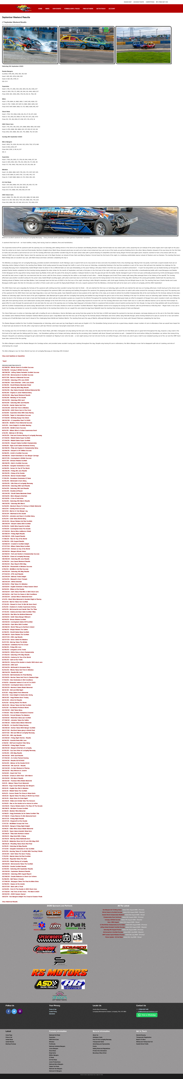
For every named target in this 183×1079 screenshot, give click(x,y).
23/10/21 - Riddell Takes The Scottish (14, 791)
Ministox (51, 1041)
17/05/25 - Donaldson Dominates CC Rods (16, 478)
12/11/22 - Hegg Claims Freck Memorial (15, 692)
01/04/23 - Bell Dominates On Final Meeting (17, 675)
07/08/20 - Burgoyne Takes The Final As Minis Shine (20, 881)
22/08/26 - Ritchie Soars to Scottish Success (17, 367)
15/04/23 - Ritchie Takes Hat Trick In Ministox (17, 670)
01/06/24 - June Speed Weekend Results (16, 561)
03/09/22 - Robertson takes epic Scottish (16, 718)
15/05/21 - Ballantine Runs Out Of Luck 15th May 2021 (20, 841)
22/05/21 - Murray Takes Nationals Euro (16, 839)
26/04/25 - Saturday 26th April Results (16, 486)
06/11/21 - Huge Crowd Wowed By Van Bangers (18, 786)
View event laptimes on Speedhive (13, 356)
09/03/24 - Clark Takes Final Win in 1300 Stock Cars (20, 592)
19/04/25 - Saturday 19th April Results (15, 488)
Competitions (150, 2)
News (47, 9)
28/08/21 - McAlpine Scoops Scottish (15, 808)
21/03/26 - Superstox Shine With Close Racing (18, 413)
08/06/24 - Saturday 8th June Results (15, 559)
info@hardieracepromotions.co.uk (147, 1011)
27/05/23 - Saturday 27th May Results (15, 655)
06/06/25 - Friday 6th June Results (14, 471)
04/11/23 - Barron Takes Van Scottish (15, 602)
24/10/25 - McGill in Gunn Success (14, 428)
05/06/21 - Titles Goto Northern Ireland (15, 833)
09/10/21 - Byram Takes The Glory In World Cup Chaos (20, 796)
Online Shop (128, 2)
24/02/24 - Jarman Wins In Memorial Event (17, 597)
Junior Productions (54, 1062)
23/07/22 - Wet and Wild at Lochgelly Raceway (18, 733)
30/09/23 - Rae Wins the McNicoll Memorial (17, 614)
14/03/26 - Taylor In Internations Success (16, 415)
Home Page (9, 1035)
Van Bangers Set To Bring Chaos (112, 910)
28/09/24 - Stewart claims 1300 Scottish (16, 524)
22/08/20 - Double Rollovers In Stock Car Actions (19, 876)
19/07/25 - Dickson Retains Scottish (14, 461)
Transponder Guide (98, 1041)
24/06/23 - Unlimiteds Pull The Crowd (15, 645)
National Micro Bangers (56, 1064)
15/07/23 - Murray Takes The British (14, 642)
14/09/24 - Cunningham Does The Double (16, 529)
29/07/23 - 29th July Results (12, 637)
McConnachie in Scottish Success (113, 932)
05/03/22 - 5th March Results (12, 778)
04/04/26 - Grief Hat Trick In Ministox (15, 408)
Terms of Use (52, 1009)
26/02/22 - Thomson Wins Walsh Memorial (17, 781)
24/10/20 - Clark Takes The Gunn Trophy (16, 854)
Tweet (4, 361)
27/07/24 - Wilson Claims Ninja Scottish (16, 546)
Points (95, 1046)
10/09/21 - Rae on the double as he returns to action (20, 803)
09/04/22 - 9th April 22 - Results (14, 765)
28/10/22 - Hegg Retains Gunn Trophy (15, 697)
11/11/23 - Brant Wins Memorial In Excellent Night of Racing (21, 599)
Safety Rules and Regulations (101, 1048)
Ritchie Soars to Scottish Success (112, 912)
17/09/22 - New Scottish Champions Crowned (17, 713)
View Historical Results (9, 902)
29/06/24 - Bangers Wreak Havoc (14, 551)
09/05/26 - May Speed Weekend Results (16, 395)
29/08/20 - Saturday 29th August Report (16, 874)
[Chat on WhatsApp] (146, 1016)
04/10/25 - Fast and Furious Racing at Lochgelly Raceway (22, 435)
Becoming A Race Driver (100, 1053)
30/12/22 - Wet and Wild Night (12, 690)
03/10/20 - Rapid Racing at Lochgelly (15, 861)
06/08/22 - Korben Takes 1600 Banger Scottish (18, 728)
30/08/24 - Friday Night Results (13, 534)
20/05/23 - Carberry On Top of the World (16, 657)
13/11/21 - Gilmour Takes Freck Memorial (15, 783)
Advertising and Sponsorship (101, 1044)
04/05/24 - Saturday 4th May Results (15, 571)
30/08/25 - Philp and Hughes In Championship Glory (20, 448)
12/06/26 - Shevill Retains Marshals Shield (16, 385)
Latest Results (10, 1041)
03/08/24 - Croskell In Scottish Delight (15, 544)
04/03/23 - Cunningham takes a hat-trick (16, 685)
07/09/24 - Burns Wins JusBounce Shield (16, 531)
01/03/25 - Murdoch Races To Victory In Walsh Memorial (21, 506)
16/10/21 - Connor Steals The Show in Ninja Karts (18, 793)
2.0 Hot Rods (53, 1059)
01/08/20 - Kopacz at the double (13, 884)
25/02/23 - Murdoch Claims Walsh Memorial (17, 687)
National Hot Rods (54, 1035)
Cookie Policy (53, 1011)
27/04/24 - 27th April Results (12, 574)
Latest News (9, 1039)
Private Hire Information (100, 1050)
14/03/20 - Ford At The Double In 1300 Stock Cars (19, 889)
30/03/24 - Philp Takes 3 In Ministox (14, 584)
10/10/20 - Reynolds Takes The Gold (14, 859)
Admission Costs (97, 1037)
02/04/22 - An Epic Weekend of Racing (15, 768)
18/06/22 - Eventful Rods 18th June (14, 740)
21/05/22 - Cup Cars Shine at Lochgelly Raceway (18, 750)
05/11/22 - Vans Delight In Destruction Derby (17, 695)
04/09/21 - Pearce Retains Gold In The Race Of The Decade (22, 806)
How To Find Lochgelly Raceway (102, 1039)
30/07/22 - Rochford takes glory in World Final (18, 730)
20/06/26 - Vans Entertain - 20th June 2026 (18, 382)
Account (112, 9)
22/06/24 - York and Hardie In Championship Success (20, 554)
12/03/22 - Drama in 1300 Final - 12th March (17, 776)
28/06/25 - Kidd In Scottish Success (14, 463)
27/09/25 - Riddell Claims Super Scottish (16, 438)
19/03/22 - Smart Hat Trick (11, 773)
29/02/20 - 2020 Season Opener (14, 894)
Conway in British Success (112, 919)
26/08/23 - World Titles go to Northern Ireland (18, 627)
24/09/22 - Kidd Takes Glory (12, 710)
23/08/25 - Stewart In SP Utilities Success (16, 450)
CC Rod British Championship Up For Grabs (112, 924)
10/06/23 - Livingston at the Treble (14, 650)
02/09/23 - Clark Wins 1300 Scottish (15, 624)
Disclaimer (52, 1014)
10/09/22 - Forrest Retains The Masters (16, 715)
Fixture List (9, 1037)
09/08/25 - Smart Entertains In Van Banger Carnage (20, 456)
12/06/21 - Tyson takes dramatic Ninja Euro (17, 831)
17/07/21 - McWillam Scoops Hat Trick (15, 823)
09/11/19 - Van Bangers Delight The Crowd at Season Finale (22, 896)
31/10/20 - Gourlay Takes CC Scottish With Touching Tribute (22, 851)
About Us (95, 1035)
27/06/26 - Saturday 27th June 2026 (15, 380)
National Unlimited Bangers (57, 1046)
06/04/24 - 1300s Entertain (12, 582)
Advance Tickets (138, 2)
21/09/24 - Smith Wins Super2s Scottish (16, 526)
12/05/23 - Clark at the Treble (12, 660)
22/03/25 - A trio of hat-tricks (12, 498)
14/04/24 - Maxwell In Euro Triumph (14, 579)
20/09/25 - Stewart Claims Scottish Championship (19, 443)
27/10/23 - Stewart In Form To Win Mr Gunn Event (19, 604)
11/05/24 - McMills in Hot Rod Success (15, 569)
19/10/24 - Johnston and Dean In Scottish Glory (18, 516)
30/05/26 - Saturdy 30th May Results (15, 387)
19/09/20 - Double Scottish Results (14, 866)
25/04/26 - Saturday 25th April (13, 400)
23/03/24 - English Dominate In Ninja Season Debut (20, 587)
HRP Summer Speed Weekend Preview (113, 934)
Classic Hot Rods (54, 1066)
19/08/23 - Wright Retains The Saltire (15, 629)
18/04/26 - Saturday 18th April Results (15, 403)
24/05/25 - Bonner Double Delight (14, 476)
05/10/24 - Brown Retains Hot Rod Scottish (17, 521)
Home (40, 9)
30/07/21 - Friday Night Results (13, 818)
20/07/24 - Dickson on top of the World (16, 549)
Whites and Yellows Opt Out (144, 1041)
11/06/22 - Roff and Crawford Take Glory (16, 743)
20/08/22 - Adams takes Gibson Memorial (16, 723)
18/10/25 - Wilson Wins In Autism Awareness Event (19, 430)
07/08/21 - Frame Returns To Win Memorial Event (19, 816)
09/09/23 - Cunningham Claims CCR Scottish (17, 622)
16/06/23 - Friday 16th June (11, 647)
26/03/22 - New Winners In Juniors (14, 770)
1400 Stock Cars (54, 1039)
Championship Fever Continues (112, 917)
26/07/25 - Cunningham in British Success (16, 458)
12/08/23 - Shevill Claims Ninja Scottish (15, 632)
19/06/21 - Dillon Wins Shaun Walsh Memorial (17, 829)
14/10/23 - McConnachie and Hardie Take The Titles (19, 609)
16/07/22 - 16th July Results (11, 735)
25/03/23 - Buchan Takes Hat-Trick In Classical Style (20, 677)
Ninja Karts (52, 1053)
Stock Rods (52, 1050)
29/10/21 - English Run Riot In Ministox (15, 788)
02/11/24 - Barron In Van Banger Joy (15, 511)
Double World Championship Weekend (113, 914)
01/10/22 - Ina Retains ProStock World (15, 707)
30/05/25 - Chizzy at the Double (13, 473)
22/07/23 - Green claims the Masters (15, 639)
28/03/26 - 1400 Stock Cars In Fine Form (16, 410)
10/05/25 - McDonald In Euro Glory (14, 481)
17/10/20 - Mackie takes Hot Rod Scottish (16, 856)
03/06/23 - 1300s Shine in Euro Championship (18, 652)
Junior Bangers (53, 1048)
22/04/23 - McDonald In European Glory (16, 667)
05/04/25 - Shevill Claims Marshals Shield (16, 493)
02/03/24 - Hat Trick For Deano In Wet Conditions (19, 594)
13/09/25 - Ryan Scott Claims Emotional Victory (18, 445)
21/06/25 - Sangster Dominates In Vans (16, 466)
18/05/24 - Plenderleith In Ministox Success (17, 566)
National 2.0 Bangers (55, 1071)
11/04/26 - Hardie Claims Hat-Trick (14, 405)
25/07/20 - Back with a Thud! (12, 886)
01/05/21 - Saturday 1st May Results (14, 846)
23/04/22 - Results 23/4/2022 (13, 760)
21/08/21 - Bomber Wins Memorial (13, 811)
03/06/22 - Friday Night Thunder (13, 745)
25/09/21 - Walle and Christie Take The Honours (18, 801)
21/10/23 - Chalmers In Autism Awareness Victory (19, 607)
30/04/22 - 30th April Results (12, 755)
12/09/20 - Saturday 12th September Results (17, 869)
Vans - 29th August (113, 922)
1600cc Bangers (53, 1055)
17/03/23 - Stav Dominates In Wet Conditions (17, 680)
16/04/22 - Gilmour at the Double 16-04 (15, 763)
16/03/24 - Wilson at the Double (13, 589)
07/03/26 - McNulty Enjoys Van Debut (15, 418)
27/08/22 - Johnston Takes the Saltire (15, 720)
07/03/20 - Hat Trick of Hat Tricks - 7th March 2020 (20, 892)
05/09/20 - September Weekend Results (16, 871)
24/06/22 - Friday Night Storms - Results (16, 738)
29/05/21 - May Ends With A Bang (14, 836)
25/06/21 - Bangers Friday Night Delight (16, 826)
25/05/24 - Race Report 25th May (14, 564)
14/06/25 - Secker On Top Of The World (16, 468)
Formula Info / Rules (72, 9)
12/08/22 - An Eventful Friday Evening (15, 725)
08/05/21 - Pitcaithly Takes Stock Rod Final (17, 844)
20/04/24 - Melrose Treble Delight (14, 576)
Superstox (52, 1037)
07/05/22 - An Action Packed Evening (15, 758)
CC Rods (51, 1057)
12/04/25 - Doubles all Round (12, 491)
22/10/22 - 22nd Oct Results (12, 700)
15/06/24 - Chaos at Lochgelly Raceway (16, 556)
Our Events (57, 9)
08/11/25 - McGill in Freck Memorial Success (17, 423)
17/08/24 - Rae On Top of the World (14, 539)
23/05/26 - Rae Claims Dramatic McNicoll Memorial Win (21, 390)
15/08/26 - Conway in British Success (15, 370)
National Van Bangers (55, 1068)
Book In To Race (141, 1039)
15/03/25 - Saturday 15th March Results (16, 501)
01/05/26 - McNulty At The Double (14, 397)
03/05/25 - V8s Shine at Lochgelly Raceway (17, 483)
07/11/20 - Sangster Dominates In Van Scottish (18, 849)
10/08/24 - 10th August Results (13, 541)
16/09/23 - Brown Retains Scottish (14, 619)
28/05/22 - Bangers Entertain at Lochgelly (17, 748)
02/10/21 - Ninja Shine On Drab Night (15, 798)
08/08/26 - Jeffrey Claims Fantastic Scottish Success (20, 372)
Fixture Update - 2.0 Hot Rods (114, 937)
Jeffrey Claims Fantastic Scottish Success (112, 927)
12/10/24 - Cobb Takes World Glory (14, 519)
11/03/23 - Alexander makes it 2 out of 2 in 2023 (18, 682)
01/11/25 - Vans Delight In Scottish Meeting (16, 425)
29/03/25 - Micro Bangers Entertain (14, 496)
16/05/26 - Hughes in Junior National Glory (17, 393)
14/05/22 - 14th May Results (12, 753)
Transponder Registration (143, 1037)
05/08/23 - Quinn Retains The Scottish (15, 634)
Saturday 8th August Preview (112, 929)
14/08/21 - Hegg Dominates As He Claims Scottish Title (20, 813)
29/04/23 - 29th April (10, 665)
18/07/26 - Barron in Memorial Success (15, 377)
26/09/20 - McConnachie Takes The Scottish (17, 864)
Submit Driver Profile (142, 1044)
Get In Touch (100, 9)
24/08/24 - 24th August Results (13, 536)
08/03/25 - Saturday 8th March (13, 503)
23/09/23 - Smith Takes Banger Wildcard (16, 617)
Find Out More (88, 9)
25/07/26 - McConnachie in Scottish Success (17, 375)
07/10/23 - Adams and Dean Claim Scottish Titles (19, 612)
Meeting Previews (11, 1044)
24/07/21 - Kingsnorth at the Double (14, 821)
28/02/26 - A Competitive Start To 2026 (16, 420)
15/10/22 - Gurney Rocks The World (14, 702)
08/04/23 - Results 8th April (12, 672)
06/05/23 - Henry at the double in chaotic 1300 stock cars (22, 662)
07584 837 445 (163, 2)
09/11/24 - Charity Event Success (13, 508)
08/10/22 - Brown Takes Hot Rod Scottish (16, 705)
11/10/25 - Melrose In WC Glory (12, 433)
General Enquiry (141, 1035)
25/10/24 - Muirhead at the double (14, 513)
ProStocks (52, 1044)
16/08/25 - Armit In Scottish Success (15, 453)
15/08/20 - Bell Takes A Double (13, 879)
